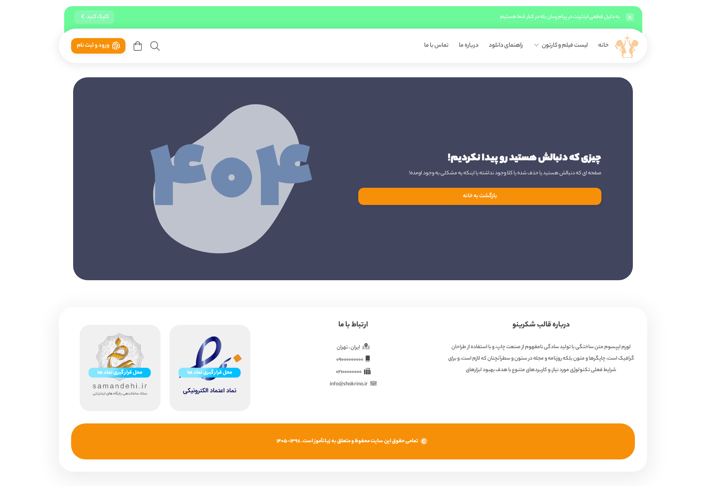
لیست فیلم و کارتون (565, 46)
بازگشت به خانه (480, 196)
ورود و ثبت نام (93, 45)
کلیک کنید (98, 17)
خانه (603, 46)
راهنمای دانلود (506, 46)
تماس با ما (436, 46)
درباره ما (468, 46)
